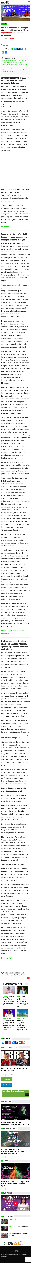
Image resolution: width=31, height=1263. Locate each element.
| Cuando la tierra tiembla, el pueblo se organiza (19, 1234)
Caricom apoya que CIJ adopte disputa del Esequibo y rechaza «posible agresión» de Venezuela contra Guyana (13, 69)
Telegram (7, 1084)
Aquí (27, 1094)
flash (18, 974)
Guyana (22, 974)
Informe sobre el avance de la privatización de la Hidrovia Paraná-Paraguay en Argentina (13, 1151)
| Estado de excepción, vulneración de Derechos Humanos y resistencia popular (18, 1227)
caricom (11, 972)
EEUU (23, 972)
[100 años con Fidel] (4, 1221)
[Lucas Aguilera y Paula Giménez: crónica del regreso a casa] (15, 1058)
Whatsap (7, 1079)
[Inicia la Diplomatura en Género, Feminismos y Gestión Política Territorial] (15, 1112)
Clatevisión (7, 1193)
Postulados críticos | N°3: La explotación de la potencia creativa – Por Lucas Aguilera (15, 1183)
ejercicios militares (6, 974)
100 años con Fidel (13, 1219)
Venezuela (4, 23)
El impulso (5, 227)
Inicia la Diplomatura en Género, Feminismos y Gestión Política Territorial (15, 1123)
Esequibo (13, 974)
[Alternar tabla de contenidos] (26, 58)
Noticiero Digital (7, 958)
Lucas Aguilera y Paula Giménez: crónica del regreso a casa (14, 1069)
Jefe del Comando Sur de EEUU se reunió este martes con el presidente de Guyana (14, 61)
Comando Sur (17, 972)
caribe (6, 972)
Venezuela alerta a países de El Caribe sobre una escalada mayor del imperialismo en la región (15, 65)
